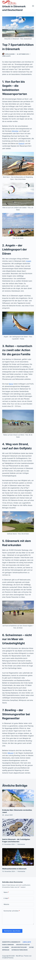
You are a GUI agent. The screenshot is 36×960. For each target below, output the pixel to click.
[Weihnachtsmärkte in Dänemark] (18, 857)
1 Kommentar (21, 844)
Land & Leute (6, 56)
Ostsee (31, 947)
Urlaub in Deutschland (19, 947)
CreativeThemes (7, 958)
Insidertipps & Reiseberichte (11, 942)
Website (6, 904)
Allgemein (5, 947)
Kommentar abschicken (12, 931)
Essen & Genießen (8, 944)
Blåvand (10, 753)
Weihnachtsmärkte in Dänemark (14, 869)
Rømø (11, 384)
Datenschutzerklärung (20, 950)
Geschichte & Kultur (23, 944)
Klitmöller (15, 131)
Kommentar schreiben (12, 911)
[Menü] (33, 6)
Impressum (5, 950)
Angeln (28, 261)
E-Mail (6, 898)
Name (6, 892)
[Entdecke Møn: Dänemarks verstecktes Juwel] (18, 798)
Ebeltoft (21, 143)
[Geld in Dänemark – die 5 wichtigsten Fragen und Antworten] (18, 827)
